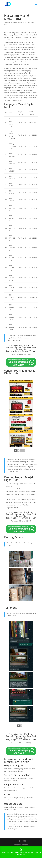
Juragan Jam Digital (21, 845)
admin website (11, 22)
